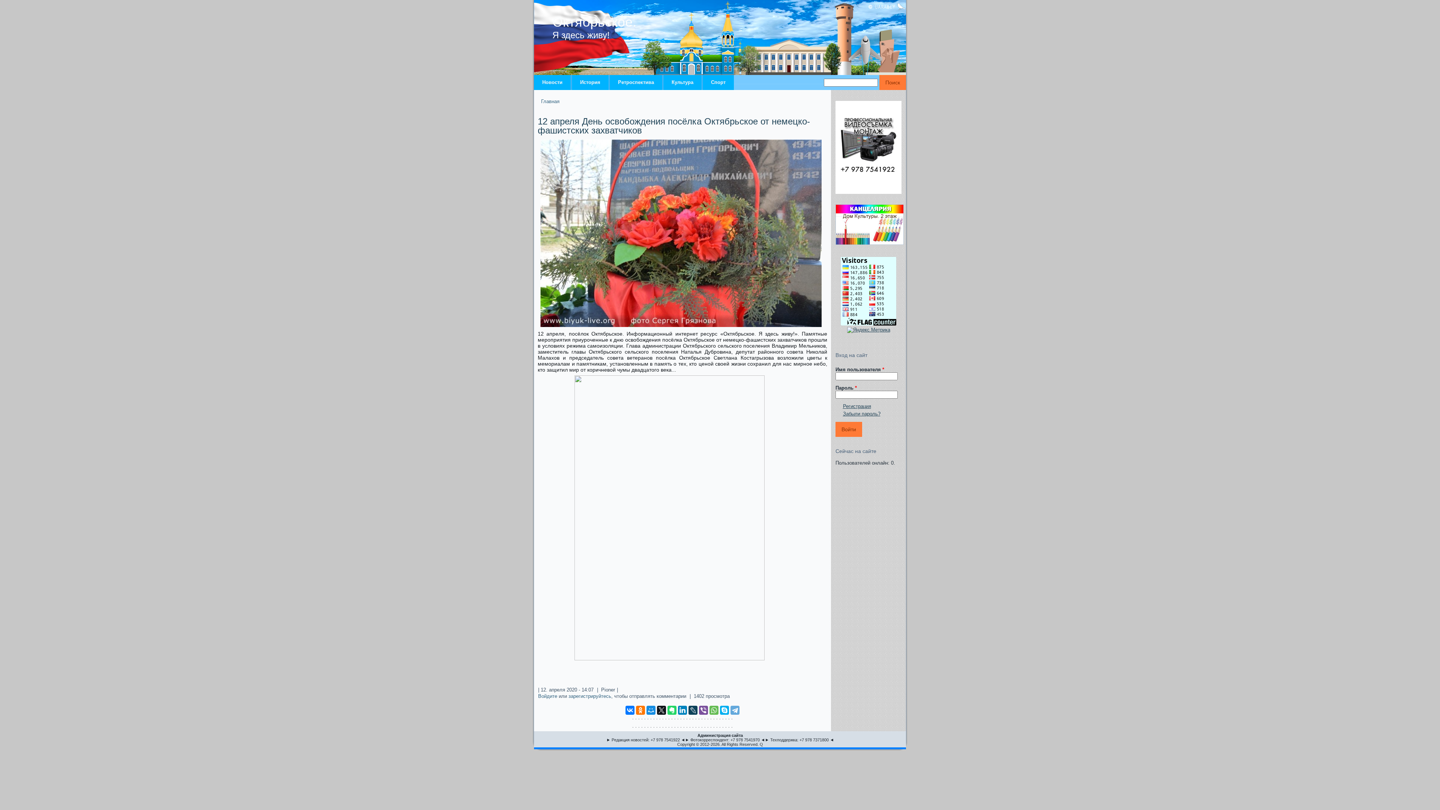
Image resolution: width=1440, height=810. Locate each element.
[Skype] (724, 710)
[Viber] (703, 710)
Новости (552, 82)
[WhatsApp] (714, 710)
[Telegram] (735, 710)
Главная (550, 101)
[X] (661, 710)
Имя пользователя (860, 369)
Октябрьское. (594, 22)
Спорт (718, 82)
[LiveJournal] (693, 710)
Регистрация (857, 406)
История (590, 82)
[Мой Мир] (651, 710)
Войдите (547, 696)
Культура (682, 82)
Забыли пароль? (861, 414)
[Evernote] (672, 710)
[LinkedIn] (682, 710)
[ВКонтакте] (630, 710)
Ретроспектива (636, 82)
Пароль (846, 388)
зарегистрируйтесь (589, 696)
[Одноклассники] (640, 710)
